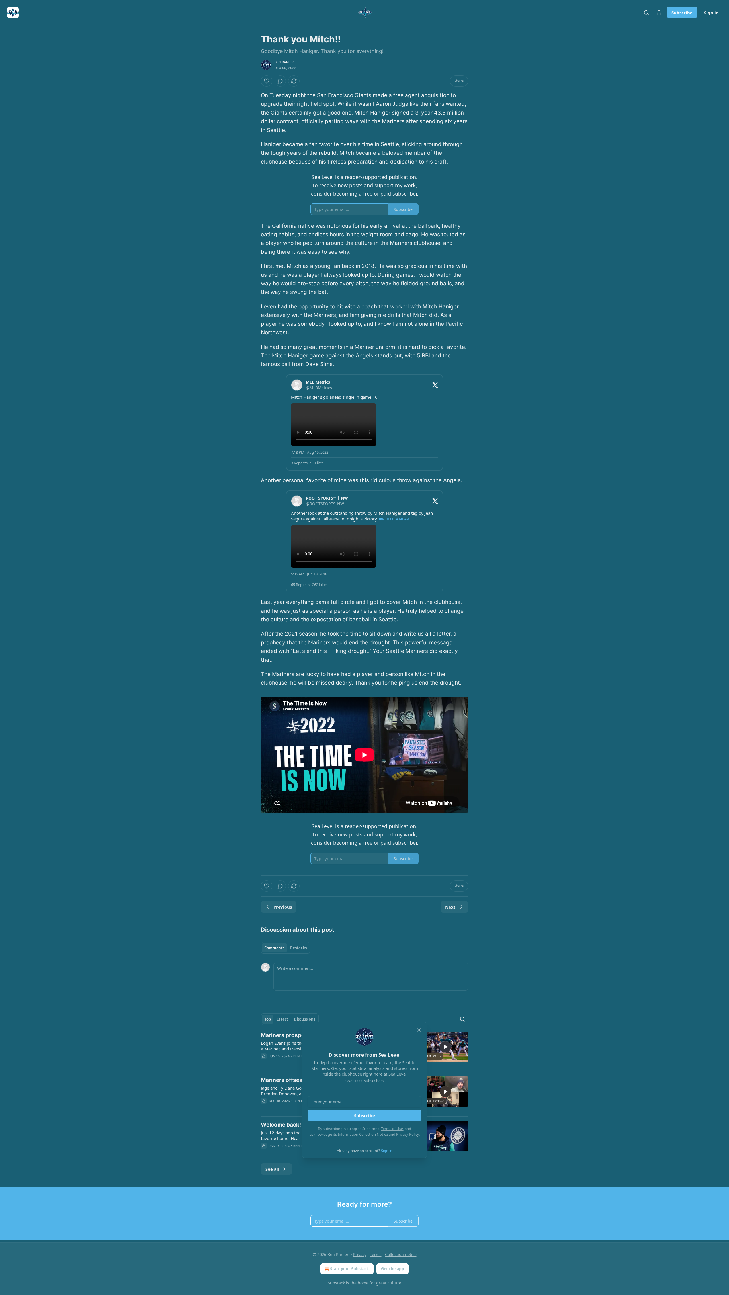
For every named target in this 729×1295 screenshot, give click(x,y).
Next (450, 907)
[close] (419, 1030)
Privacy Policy (407, 1134)
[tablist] (285, 948)
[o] (445, 1046)
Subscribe (682, 12)
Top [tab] (267, 1019)
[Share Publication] (659, 12)
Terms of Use (392, 1128)
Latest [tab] (282, 1019)
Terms (376, 1254)
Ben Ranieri (284, 62)
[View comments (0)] (280, 81)
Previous (282, 907)
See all (272, 1169)
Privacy (359, 1254)
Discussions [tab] (304, 1019)
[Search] (646, 12)
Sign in (711, 12)
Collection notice (401, 1254)
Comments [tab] (274, 947)
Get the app (392, 1268)
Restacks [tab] (298, 947)
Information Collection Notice (363, 1134)
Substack (336, 1283)
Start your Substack (349, 1268)
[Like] (266, 81)
